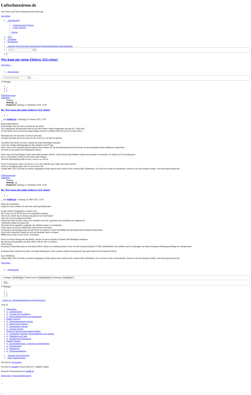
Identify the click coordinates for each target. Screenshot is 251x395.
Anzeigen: (7, 277)
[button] (7, 86)
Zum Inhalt (5, 16)
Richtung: (58, 277)
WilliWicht (5, 98)
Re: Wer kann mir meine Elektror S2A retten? (25, 110)
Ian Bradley (17, 362)
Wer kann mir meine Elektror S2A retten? (29, 59)
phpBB (15, 367)
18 (16, 102)
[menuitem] (23, 25)
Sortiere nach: (31, 277)
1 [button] (6, 88)
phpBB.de (29, 371)
